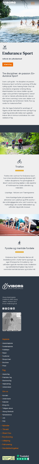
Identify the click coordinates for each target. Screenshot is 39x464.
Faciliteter (5, 356)
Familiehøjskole (7, 346)
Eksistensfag (6, 381)
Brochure (5, 362)
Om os (5, 391)
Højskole (5, 339)
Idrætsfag (8, 64)
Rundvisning (7, 437)
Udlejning (6, 440)
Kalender (5, 402)
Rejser (4, 353)
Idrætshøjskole (7, 343)
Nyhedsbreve (7, 415)
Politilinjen (5, 350)
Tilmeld (5, 429)
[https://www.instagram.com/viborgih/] (3, 308)
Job (3, 418)
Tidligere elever (7, 408)
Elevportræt (6, 359)
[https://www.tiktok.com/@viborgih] (11, 308)
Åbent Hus (6, 433)
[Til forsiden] (12, 286)
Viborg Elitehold (7, 411)
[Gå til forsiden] (9, 3)
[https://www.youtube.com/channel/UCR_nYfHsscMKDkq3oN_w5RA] (9, 308)
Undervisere (6, 399)
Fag (3, 370)
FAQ (3, 421)
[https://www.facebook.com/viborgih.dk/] (6, 308)
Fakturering (7, 444)
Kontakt (5, 395)
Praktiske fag (7, 377)
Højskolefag (6, 384)
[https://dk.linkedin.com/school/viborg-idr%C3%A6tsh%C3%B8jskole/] (14, 308)
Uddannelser (6, 387)
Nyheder (5, 425)
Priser (4, 366)
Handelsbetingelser (10, 448)
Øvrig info (5, 405)
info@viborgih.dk (12, 303)
